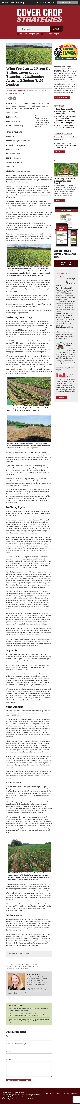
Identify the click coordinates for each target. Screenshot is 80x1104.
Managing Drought (64, 123)
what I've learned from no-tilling (20, 968)
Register (51, 2)
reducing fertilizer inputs (29, 966)
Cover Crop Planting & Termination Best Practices (64, 180)
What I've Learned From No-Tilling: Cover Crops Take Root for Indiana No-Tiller (28, 1009)
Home (58, 1093)
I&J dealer (68, 391)
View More (59, 152)
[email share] (10, 98)
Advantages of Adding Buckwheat (65, 112)
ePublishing (31, 1099)
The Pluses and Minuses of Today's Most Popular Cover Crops (66, 145)
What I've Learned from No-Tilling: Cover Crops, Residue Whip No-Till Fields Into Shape (26, 1014)
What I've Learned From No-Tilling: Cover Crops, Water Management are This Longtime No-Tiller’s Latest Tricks (28, 1020)
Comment (10, 1059)
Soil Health (21, 93)
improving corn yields (34, 964)
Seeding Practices (11, 93)
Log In (44, 2)
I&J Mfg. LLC (70, 375)
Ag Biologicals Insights (51, 34)
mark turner (13, 966)
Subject (8, 1051)
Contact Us (50, 1093)
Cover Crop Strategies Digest (29, 34)
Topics (7, 2)
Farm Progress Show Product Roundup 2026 (65, 126)
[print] (14, 98)
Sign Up (56, 29)
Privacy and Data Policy (69, 1093)
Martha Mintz (21, 91)
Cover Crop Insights (64, 109)
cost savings (20, 964)
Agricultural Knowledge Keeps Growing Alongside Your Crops (66, 118)
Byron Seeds (69, 344)
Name (8, 1036)
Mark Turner (11, 91)
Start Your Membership (66, 263)
